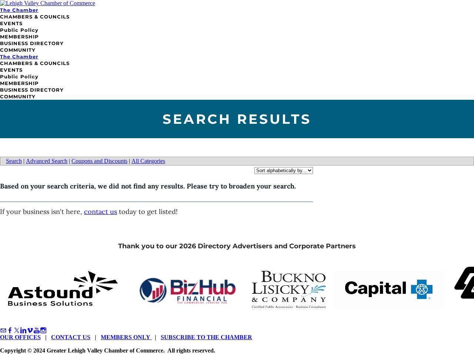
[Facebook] (10, 330)
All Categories (148, 161)
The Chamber (19, 10)
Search (14, 161)
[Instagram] (43, 330)
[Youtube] (37, 330)
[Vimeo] (30, 330)
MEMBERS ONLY (126, 337)
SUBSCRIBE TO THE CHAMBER (206, 337)
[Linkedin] (23, 330)
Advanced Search (46, 161)
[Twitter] (17, 330)
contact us (100, 211)
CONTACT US (70, 337)
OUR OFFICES (20, 337)
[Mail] (3, 330)
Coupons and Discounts (99, 161)
